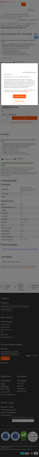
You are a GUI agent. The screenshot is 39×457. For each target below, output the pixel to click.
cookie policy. (25, 91)
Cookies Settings (19, 101)
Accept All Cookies (19, 96)
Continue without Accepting (29, 72)
